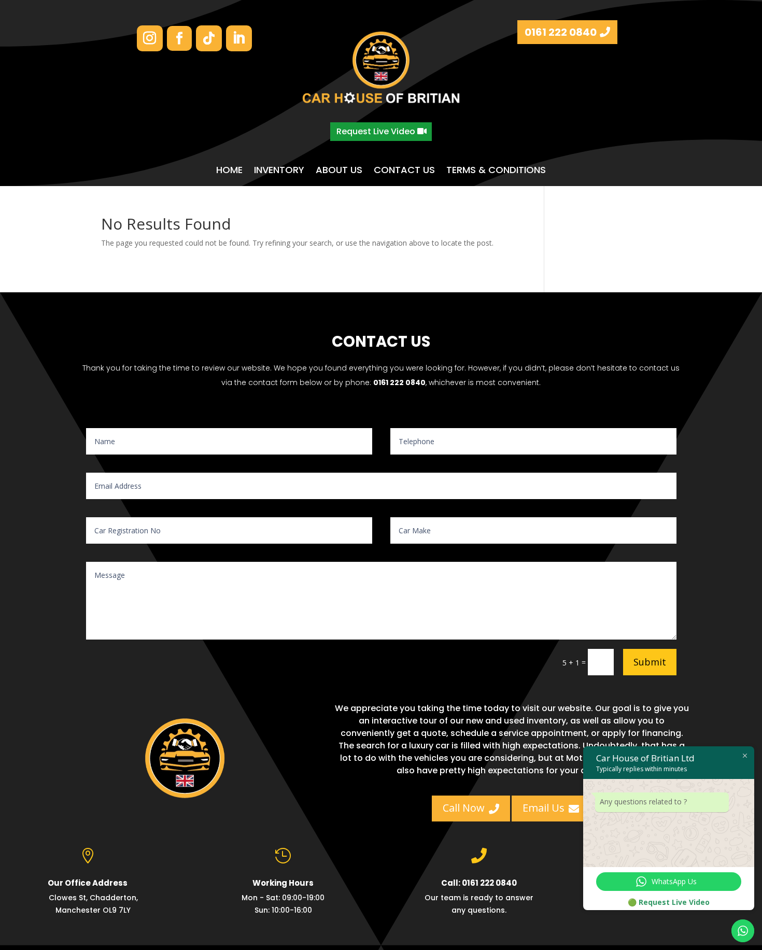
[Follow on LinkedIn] (239, 38)
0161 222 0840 (561, 32)
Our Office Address (88, 882)
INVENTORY (279, 170)
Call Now (471, 808)
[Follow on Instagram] (150, 38)
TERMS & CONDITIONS (496, 170)
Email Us (551, 808)
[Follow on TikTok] (209, 38)
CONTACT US (404, 170)
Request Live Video (375, 131)
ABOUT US (339, 170)
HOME (229, 170)
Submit (649, 662)
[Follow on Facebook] (179, 38)
